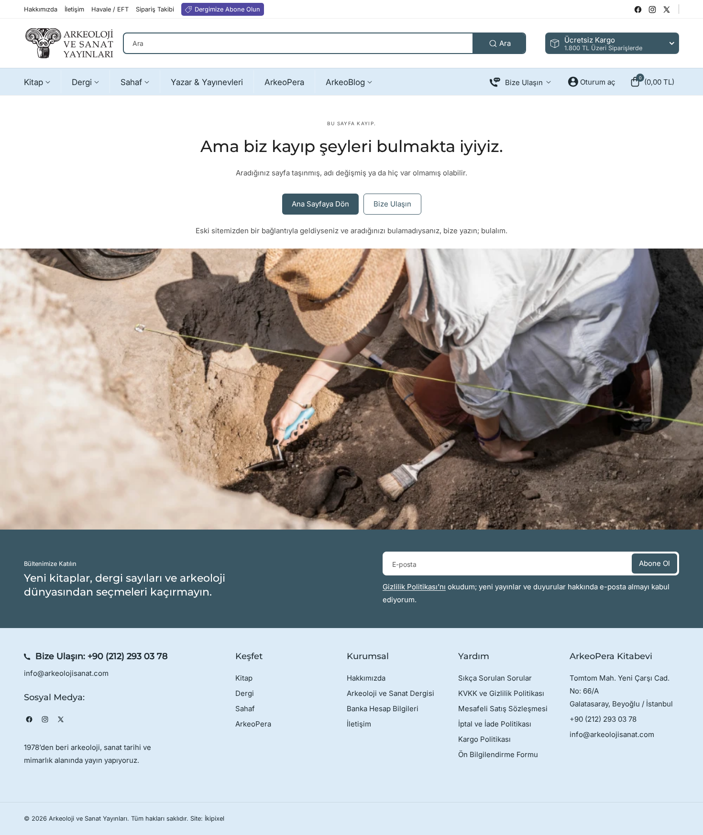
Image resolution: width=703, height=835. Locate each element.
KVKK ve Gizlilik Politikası (501, 693)
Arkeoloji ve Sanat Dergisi (390, 693)
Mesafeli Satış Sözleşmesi (503, 708)
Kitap (244, 678)
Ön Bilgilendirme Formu (498, 754)
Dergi (244, 693)
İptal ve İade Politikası (494, 723)
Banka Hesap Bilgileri (382, 708)
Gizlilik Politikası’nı (414, 586)
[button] (652, 81)
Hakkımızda (366, 678)
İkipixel (214, 818)
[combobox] (324, 43)
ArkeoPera (253, 723)
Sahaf (245, 708)
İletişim (359, 723)
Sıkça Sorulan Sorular (495, 678)
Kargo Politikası (484, 739)
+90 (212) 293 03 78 (128, 656)
